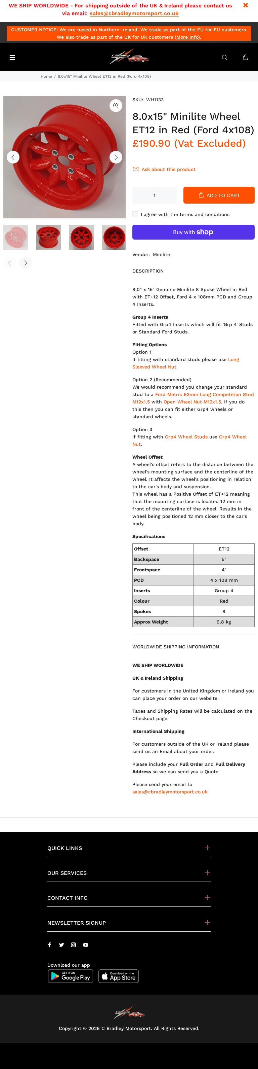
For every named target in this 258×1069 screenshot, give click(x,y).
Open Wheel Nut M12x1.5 (192, 401)
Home (46, 76)
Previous (13, 157)
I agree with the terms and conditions (185, 214)
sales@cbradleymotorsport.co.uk (134, 13)
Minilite (161, 254)
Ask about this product (169, 169)
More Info (187, 37)
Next (116, 157)
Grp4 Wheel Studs (186, 436)
